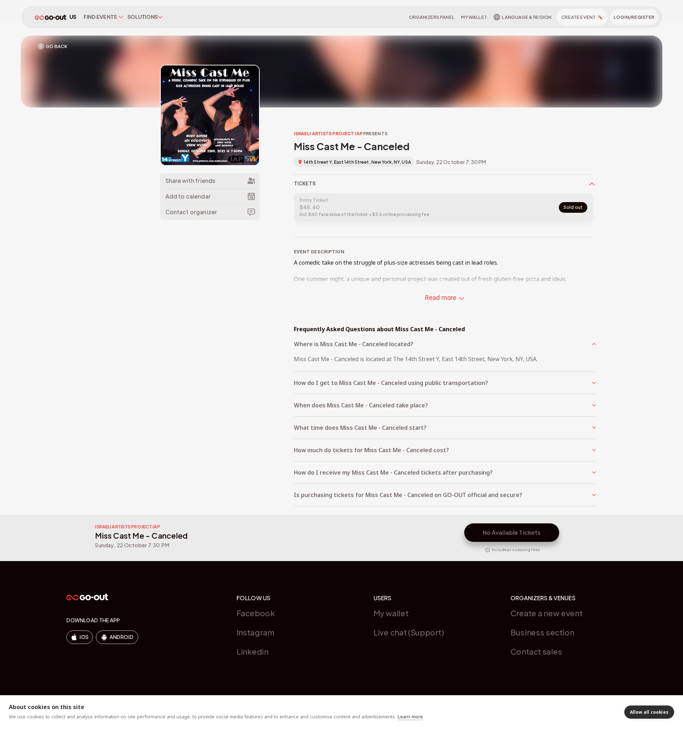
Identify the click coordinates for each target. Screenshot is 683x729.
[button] (445, 344)
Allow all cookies (649, 712)
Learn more (410, 716)
